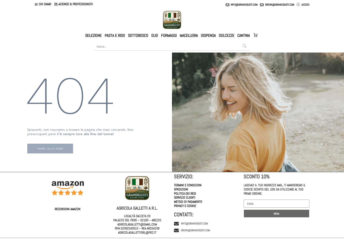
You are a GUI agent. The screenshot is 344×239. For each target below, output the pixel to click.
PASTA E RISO (115, 35)
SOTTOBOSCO (138, 35)
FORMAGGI (169, 35)
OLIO (154, 35)
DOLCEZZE (226, 35)
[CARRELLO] (256, 35)
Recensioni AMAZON (67, 209)
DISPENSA (208, 35)
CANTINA (243, 35)
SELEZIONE (93, 35)
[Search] (245, 46)
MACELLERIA (189, 35)
